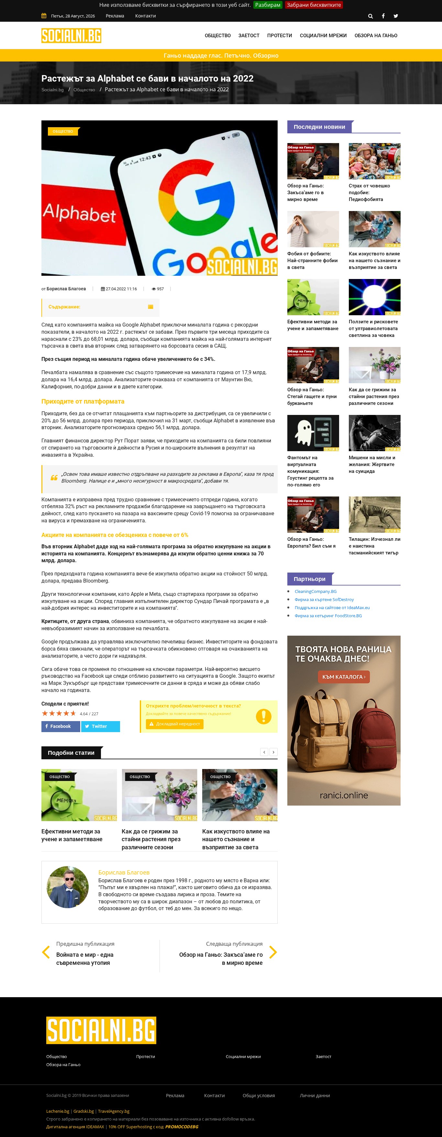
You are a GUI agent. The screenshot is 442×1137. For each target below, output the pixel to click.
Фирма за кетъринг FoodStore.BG (328, 616)
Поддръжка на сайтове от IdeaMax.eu (332, 607)
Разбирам (268, 4)
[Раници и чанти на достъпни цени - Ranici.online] (344, 720)
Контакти (145, 16)
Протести (279, 36)
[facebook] (383, 16)
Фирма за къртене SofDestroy (324, 599)
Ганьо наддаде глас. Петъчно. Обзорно (221, 55)
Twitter (99, 726)
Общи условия (259, 1095)
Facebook (60, 726)
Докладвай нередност (177, 724)
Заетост (249, 36)
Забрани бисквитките (314, 4)
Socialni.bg (52, 89)
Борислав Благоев (66, 288)
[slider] (59, 713)
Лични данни (315, 1095)
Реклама (115, 16)
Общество (218, 36)
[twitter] (396, 16)
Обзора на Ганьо (376, 36)
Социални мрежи (323, 36)
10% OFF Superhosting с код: (153, 1127)
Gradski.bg (83, 1111)
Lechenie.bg (57, 1111)
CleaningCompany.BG (316, 591)
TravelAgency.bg (113, 1111)
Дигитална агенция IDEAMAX (75, 1127)
